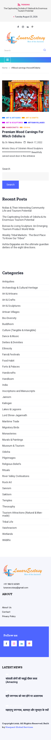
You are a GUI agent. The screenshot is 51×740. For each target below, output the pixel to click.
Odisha (6, 451)
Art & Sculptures (11, 305)
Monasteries (9, 433)
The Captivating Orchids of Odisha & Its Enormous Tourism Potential (25, 9)
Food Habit (8, 360)
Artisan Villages (11, 311)
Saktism (6, 494)
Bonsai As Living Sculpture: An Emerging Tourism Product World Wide (24, 227)
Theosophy (8, 506)
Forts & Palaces (11, 366)
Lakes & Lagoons (11, 409)
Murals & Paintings (12, 439)
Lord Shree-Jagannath (14, 415)
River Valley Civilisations (15, 476)
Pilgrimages (9, 457)
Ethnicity (7, 348)
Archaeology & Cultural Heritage (20, 287)
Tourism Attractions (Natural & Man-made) (22, 514)
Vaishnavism (9, 527)
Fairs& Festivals (11, 354)
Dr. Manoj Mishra (13, 142)
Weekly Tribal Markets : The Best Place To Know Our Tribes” (24, 237)
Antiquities (8, 281)
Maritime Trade (10, 421)
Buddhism (8, 324)
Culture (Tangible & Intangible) (19, 330)
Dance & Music (10, 336)
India (5, 384)
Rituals (6, 470)
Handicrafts (9, 372)
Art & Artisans (10, 293)
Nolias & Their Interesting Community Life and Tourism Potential (23, 209)
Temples (7, 500)
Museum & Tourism (13, 445)
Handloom (8, 378)
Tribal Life (7, 521)
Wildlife (6, 540)
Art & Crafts (8, 299)
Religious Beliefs (11, 463)
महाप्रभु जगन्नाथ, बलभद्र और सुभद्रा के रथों (27, 710)
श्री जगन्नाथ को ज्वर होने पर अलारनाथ (24, 696)
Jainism (6, 396)
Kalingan (7, 403)
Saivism (6, 488)
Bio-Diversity (9, 318)
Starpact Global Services (19, 727)
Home (5, 68)
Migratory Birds (10, 427)
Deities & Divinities (12, 342)
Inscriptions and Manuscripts (18, 390)
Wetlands (7, 533)
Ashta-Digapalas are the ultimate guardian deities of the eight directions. (25, 246)
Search (6, 168)
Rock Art (7, 482)
